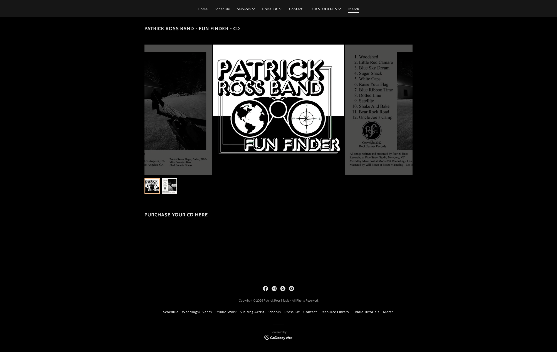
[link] (265, 288)
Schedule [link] (222, 9)
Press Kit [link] (292, 312)
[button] (246, 9)
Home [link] (203, 9)
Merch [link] (353, 9)
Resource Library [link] (334, 312)
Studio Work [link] (226, 312)
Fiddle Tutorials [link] (366, 312)
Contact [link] (296, 9)
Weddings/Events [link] (197, 312)
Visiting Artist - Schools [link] (260, 312)
